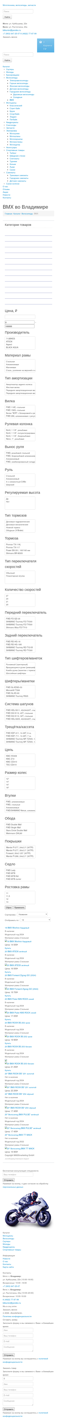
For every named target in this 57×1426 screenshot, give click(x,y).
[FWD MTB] (20, 873)
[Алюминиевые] (20, 807)
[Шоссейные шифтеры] (20, 673)
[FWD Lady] (20, 870)
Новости (6, 194)
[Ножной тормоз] (20, 527)
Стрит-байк (15, 108)
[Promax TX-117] (20, 547)
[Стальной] (20, 475)
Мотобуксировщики (17, 250)
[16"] (20, 784)
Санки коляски (12, 183)
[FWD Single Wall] (20, 827)
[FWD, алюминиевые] (20, 801)
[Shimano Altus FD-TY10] (20, 627)
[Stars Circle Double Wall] (20, 830)
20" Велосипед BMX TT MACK (18, 1134)
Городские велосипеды (20, 91)
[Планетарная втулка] (20, 575)
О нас (5, 186)
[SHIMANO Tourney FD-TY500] (20, 624)
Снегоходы (11, 125)
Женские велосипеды (19, 86)
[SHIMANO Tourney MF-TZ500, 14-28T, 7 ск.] (20, 738)
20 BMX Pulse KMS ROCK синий (19, 999)
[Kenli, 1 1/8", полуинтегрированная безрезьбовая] (20, 433)
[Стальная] (20, 361)
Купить (8, 948)
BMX (12, 99)
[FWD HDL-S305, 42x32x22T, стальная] (20, 718)
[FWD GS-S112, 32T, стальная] (20, 716)
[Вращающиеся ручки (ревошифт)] (20, 667)
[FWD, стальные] (20, 804)
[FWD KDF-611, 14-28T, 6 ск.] (20, 733)
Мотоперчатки (16, 139)
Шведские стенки (17, 155)
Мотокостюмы (16, 141)
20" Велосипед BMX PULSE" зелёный (22, 1114)
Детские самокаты (18, 180)
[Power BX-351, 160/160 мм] (20, 550)
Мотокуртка (15, 144)
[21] (20, 601)
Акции (5, 192)
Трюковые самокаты (19, 175)
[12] (20, 899)
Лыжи (12, 166)
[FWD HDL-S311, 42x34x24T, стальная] (20, 710)
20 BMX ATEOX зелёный (16, 951)
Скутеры (10, 69)
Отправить (8, 1180)
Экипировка (11, 130)
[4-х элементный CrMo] (20, 481)
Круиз (12, 111)
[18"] (20, 787)
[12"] (20, 778)
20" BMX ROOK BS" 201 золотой (19, 1073)
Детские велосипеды (19, 88)
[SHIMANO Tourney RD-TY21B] (20, 647)
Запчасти (10, 127)
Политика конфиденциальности (17, 1316)
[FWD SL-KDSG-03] (20, 687)
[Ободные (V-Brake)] (20, 530)
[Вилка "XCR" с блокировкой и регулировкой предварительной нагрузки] (20, 413)
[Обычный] (20, 572)
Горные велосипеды (19, 83)
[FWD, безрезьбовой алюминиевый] (20, 455)
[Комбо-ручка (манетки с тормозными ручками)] (20, 670)
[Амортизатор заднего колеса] (20, 384)
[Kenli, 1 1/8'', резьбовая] (20, 430)
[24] (20, 598)
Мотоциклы (11, 102)
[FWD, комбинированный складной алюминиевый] (20, 461)
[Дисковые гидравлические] (20, 521)
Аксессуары (11, 147)
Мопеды (10, 72)
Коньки (13, 164)
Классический (16, 105)
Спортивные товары (15, 150)
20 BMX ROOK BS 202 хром (17, 1022)
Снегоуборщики (15, 290)
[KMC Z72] (20, 758)
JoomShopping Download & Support (17, 1159)
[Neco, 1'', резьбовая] (20, 438)
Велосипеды (12, 77)
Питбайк (13, 119)
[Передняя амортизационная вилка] (20, 390)
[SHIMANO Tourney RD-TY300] (20, 650)
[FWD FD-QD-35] (20, 618)
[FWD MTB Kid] (20, 876)
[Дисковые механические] (20, 524)
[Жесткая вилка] (20, 387)
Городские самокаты (19, 178)
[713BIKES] (20, 338)
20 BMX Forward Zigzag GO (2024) (20, 975)
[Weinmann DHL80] (20, 833)
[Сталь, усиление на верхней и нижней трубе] (20, 370)
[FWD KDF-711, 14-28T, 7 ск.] (20, 735)
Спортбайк (14, 113)
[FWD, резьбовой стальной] (20, 452)
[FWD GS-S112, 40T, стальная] (20, 713)
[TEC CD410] (20, 764)
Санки (12, 169)
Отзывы (6, 189)
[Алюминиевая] (20, 364)
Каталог (6, 66)
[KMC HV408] (20, 755)
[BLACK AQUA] (20, 347)
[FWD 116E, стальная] (20, 407)
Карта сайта (8, 1266)
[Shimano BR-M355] (20, 553)
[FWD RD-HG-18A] (20, 644)
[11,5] (20, 896)
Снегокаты (14, 158)
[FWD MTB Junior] (20, 879)
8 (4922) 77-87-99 (28, 33)
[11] (20, 893)
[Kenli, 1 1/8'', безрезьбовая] (20, 435)
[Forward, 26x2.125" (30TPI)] (20, 853)
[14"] (20, 781)
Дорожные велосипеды (23, 94)
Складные (17, 97)
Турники (13, 161)
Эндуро (13, 116)
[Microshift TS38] (20, 690)
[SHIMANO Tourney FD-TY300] (20, 621)
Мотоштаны (15, 136)
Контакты (7, 197)
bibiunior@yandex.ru (12, 30)
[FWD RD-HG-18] (20, 641)
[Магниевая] (20, 367)
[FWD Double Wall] (20, 824)
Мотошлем (15, 133)
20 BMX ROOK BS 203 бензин (18, 1046)
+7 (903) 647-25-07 (11, 33)
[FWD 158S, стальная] (20, 410)
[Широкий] (20, 484)
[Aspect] (20, 344)
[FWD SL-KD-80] (20, 693)
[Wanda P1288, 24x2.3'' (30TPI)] (20, 856)
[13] (20, 901)
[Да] (20, 498)
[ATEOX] (20, 341)
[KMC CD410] (20, 761)
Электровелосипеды (19, 80)
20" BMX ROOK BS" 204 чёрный (19, 1094)
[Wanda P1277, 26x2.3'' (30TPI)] (20, 850)
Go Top (28, 1423)
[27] (20, 595)
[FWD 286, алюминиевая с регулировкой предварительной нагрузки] (20, 416)
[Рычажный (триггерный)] (20, 664)
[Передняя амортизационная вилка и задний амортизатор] (20, 393)
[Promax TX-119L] (20, 544)
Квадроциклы (12, 122)
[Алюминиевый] (20, 458)
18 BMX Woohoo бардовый (17, 927)
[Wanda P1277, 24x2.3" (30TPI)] (20, 847)
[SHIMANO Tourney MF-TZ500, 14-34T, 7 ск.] (20, 741)
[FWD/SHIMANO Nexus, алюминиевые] (20, 810)
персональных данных (13, 1186)
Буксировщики (12, 74)
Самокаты (10, 172)
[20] (20, 604)
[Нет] (20, 501)
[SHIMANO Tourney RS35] (20, 696)
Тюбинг (13, 152)
